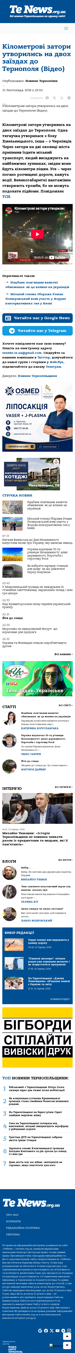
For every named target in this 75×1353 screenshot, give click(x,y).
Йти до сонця (12, 618)
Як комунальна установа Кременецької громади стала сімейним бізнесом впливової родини (39, 1101)
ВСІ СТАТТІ (66, 705)
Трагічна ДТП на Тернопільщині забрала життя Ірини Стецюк (35, 1138)
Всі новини (63, 654)
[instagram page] (69, 1331)
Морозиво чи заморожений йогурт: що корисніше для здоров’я (30, 630)
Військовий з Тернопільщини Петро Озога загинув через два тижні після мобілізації (37, 1088)
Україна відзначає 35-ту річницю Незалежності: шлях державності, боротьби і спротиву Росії (47, 554)
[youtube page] (57, 1331)
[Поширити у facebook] (47, 98)
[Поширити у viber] (61, 98)
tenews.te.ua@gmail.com (22, 353)
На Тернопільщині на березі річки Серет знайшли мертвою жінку (35, 1113)
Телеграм (53, 366)
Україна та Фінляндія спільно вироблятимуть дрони (34, 644)
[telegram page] (63, 1331)
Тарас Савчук (31, 754)
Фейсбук (56, 362)
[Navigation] (66, 28)
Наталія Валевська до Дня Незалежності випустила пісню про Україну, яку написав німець (37, 541)
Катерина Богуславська (39, 728)
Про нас (12, 1214)
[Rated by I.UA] (61, 1346)
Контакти (13, 1221)
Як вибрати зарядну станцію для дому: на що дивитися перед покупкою (47, 569)
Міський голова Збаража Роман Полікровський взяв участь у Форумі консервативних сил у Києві (35, 298)
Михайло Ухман (34, 879)
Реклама (13, 1234)
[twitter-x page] (52, 1331)
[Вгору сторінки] (67, 1336)
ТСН (6, 197)
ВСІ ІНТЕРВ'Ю (64, 787)
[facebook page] (46, 1331)
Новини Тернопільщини (37, 376)
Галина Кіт (29, 901)
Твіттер (43, 357)
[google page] (40, 1331)
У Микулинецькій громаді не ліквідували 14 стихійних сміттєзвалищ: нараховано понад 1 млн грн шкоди (37, 590)
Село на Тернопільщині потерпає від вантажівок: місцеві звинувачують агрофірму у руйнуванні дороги (38, 1126)
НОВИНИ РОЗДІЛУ (60, 999)
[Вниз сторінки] (67, 1345)
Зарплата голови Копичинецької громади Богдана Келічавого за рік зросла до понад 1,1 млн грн (38, 1151)
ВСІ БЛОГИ (65, 860)
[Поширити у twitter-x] (54, 98)
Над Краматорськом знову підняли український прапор (36, 605)
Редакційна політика (23, 1228)
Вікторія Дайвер (33, 769)
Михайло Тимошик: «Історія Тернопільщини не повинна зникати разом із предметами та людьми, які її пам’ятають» (35, 838)
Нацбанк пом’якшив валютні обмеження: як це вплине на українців (47, 505)
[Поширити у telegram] (69, 98)
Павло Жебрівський (36, 920)
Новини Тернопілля (41, 81)
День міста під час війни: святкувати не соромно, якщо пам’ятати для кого (35, 1163)
